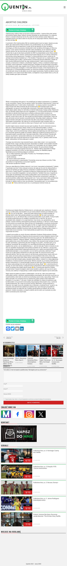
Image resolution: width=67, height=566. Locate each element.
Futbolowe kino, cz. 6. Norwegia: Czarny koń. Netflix (57, 361)
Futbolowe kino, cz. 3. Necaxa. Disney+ (45, 482)
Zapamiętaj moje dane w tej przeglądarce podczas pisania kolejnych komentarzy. (28, 399)
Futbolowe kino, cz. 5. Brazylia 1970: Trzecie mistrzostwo (44, 467)
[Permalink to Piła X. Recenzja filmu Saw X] (21, 351)
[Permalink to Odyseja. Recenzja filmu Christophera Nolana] (33, 351)
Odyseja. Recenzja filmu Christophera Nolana (32, 361)
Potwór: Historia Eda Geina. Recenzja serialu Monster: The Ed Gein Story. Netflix (46, 515)
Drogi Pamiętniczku (25, 25)
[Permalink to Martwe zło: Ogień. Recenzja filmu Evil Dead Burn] (45, 351)
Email (5, 389)
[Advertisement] (32, 88)
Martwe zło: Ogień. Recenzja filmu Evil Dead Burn (45, 361)
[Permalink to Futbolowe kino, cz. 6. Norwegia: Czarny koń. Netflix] (57, 351)
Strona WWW (7, 394)
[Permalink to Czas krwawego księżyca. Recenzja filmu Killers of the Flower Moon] (8, 351)
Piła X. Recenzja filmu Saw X (20, 359)
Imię (5, 384)
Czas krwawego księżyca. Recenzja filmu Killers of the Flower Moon (8, 361)
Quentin (15, 25)
